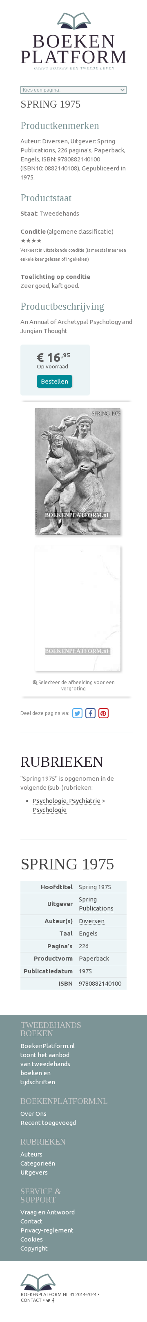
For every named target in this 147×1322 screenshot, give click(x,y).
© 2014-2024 (83, 1294)
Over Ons (33, 1113)
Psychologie (50, 809)
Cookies (31, 1239)
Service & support (40, 1195)
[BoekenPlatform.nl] (73, 38)
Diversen (92, 920)
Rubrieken (43, 1141)
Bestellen (54, 381)
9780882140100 (100, 983)
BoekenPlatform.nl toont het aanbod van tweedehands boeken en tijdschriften (47, 1063)
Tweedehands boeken (50, 1029)
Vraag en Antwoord (47, 1212)
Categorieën (37, 1163)
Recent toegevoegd (48, 1122)
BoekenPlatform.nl (64, 1101)
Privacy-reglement (47, 1230)
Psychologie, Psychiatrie (66, 800)
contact (31, 1300)
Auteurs (31, 1154)
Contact (31, 1221)
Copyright (34, 1248)
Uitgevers (34, 1172)
